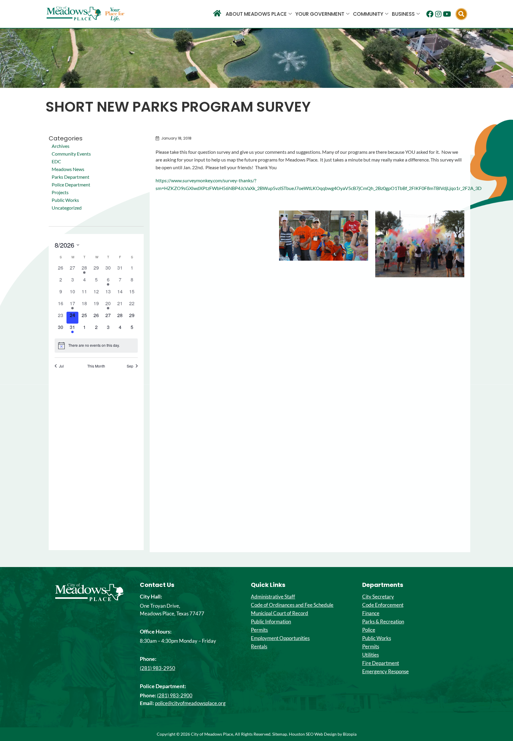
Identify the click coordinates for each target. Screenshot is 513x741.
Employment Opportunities (280, 638)
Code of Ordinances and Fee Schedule (292, 605)
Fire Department (380, 663)
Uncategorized (67, 207)
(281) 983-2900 (174, 695)
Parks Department (70, 177)
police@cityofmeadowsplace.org (190, 703)
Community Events (71, 153)
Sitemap (279, 734)
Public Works (65, 200)
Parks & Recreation (383, 622)
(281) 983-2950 (157, 668)
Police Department (71, 184)
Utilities (370, 655)
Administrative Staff (273, 597)
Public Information (271, 622)
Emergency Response (385, 671)
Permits (259, 630)
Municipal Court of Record (279, 613)
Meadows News (68, 169)
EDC (56, 161)
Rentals (259, 647)
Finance (370, 613)
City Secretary (378, 597)
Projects (60, 192)
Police (368, 630)
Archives (60, 146)
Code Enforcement (382, 605)
